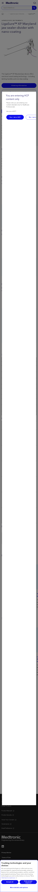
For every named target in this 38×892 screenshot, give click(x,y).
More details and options (19, 887)
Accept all (9, 882)
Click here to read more (8, 878)
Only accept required (28, 882)
